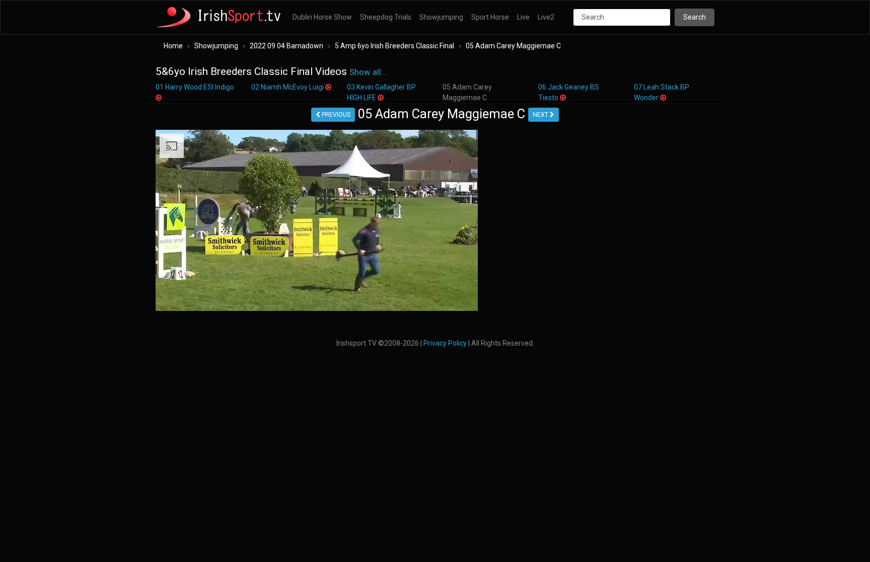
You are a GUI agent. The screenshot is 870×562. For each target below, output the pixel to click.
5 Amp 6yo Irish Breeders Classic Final (394, 46)
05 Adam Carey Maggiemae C (513, 46)
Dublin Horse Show (322, 17)
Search (694, 17)
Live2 (546, 17)
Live (523, 17)
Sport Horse (490, 17)
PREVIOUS (335, 114)
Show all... (368, 72)
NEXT (541, 114)
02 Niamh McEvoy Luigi (288, 87)
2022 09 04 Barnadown (286, 46)
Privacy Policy (445, 343)
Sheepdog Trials (385, 17)
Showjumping (441, 17)
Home (173, 46)
